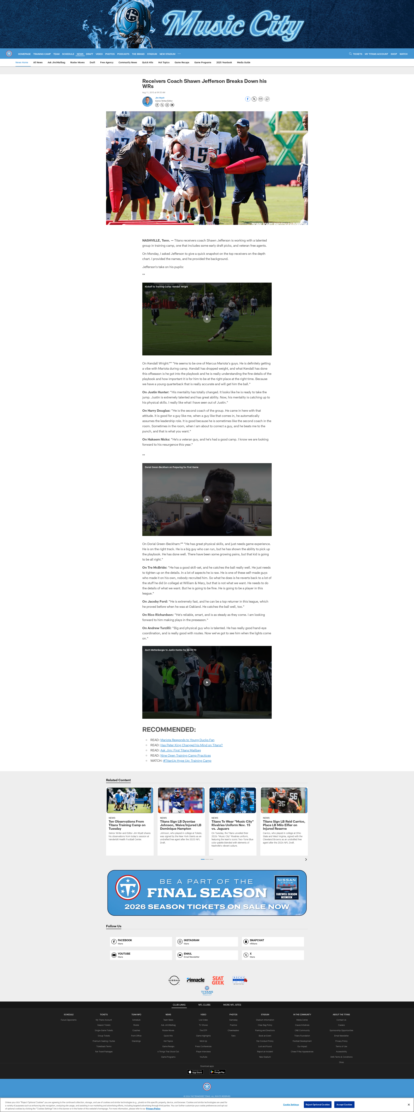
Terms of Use (341, 1046)
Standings (136, 1041)
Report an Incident (265, 1051)
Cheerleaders (233, 1030)
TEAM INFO (136, 1014)
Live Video (203, 1020)
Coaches (136, 1030)
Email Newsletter (341, 1036)
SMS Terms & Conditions (341, 1057)
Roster (136, 1025)
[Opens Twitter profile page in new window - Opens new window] (162, 105)
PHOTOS (233, 1014)
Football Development (302, 1041)
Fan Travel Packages (104, 1051)
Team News (168, 1020)
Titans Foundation (302, 1036)
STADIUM (265, 1014)
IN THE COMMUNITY (302, 1014)
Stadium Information (265, 1020)
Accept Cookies (344, 1104)
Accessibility (341, 1051)
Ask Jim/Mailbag (168, 1025)
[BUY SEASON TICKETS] (207, 893)
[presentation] (306, 860)
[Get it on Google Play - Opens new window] (217, 1073)
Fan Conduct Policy (264, 1041)
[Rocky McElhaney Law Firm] (240, 980)
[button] (207, 319)
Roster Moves (168, 1030)
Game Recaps (168, 1046)
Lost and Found (265, 1046)
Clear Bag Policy (265, 1025)
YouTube (203, 1057)
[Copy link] (267, 99)
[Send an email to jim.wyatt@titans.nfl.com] (172, 105)
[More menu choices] (179, 53)
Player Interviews (203, 1051)
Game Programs (168, 1057)
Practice (233, 1025)
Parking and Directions (265, 1030)
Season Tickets (103, 1025)
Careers (341, 1025)
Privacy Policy (341, 1041)
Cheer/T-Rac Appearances (302, 1051)
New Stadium (265, 1057)
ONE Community (302, 1030)
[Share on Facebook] (247, 100)
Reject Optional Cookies (318, 1104)
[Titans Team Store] (207, 991)
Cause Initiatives (302, 1025)
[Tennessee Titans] (207, 1087)
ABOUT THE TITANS (341, 1014)
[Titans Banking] (196, 980)
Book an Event (265, 1036)
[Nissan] (174, 980)
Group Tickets (104, 1036)
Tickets (104, 1014)
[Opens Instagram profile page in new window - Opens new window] (167, 105)
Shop (341, 1062)
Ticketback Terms (103, 1046)
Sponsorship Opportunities (341, 1030)
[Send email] (260, 100)
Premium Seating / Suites (104, 1041)
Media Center (302, 1020)
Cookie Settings (291, 1104)
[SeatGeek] (218, 980)
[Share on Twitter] (254, 100)
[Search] (350, 53)
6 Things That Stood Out (168, 1051)
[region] (207, 1105)
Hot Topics (168, 1041)
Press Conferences (203, 1046)
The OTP (203, 1030)
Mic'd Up (203, 1041)
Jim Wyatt (159, 98)
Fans (233, 1036)
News (168, 1014)
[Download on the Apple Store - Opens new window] (195, 1072)
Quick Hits (168, 1036)
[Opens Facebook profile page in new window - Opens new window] (157, 105)
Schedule (69, 1014)
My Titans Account (104, 1020)
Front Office (136, 1036)
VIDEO (203, 1014)
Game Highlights (203, 1036)
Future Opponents (68, 1020)
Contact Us (341, 1020)
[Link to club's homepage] (9, 53)
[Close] (408, 1104)
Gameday (233, 1020)
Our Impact (302, 1046)
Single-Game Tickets (104, 1030)
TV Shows (203, 1025)
